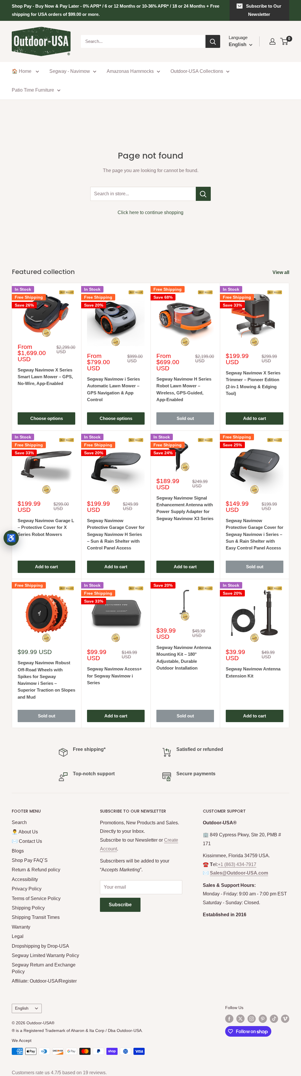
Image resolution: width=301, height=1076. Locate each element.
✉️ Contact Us (27, 841)
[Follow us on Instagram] (252, 1019)
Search (19, 822)
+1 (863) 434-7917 (237, 864)
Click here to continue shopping (150, 212)
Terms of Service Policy (36, 898)
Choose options (46, 418)
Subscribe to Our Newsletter (263, 10)
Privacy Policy (26, 888)
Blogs (18, 850)
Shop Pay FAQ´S (30, 860)
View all (281, 272)
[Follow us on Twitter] (240, 1019)
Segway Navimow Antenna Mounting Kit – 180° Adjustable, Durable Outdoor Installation (183, 657)
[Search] (212, 41)
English (22, 1008)
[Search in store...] (203, 194)
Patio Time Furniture (33, 90)
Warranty (21, 926)
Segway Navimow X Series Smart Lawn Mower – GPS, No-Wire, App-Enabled (45, 376)
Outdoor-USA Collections (196, 71)
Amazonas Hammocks (130, 71)
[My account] (272, 41)
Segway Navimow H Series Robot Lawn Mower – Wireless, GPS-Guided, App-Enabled (183, 389)
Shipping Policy (28, 907)
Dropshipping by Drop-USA (40, 946)
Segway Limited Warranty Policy (45, 955)
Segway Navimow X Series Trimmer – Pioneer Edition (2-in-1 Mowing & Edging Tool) (253, 383)
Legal (18, 936)
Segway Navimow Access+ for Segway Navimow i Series (114, 675)
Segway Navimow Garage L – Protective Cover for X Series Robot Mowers (46, 527)
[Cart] (284, 41)
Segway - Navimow (69, 71)
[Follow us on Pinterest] (263, 1019)
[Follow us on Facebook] (229, 1019)
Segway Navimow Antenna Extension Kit (253, 672)
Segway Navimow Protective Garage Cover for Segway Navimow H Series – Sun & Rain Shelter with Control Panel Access (116, 534)
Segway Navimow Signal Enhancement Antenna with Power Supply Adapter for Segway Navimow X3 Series (184, 508)
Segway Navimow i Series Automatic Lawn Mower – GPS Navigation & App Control (113, 389)
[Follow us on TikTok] (274, 1019)
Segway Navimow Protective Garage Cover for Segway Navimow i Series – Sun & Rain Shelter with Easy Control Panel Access (254, 534)
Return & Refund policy (36, 869)
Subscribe (120, 904)
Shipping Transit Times (36, 917)
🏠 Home (22, 71)
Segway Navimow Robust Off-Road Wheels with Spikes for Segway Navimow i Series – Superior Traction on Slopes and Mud (46, 679)
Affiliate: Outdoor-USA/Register (44, 981)
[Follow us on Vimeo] (285, 1019)
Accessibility (25, 879)
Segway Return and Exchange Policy (44, 968)
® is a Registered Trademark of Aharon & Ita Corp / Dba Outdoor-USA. (77, 1030)
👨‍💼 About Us (25, 831)
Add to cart (254, 418)
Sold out (185, 418)
